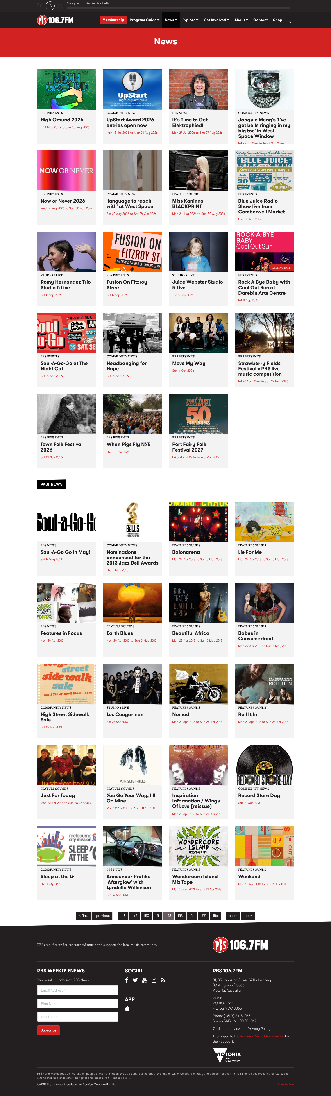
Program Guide (143, 20)
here (225, 1028)
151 (158, 915)
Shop (277, 20)
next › (233, 915)
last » (248, 915)
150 (146, 915)
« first (83, 915)
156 (215, 915)
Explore (189, 20)
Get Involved (215, 20)
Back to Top (286, 1084)
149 (134, 915)
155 (203, 915)
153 (180, 915)
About (240, 20)
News (170, 20)
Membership (113, 19)
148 (123, 915)
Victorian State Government (262, 1036)
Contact (260, 20)
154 (192, 915)
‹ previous (102, 915)
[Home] (57, 20)
